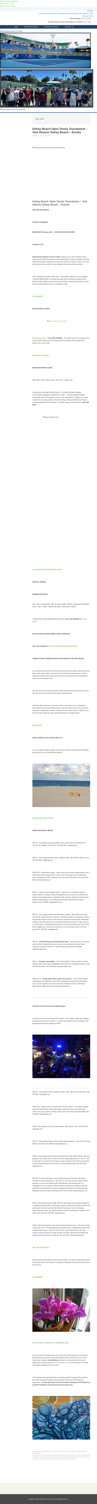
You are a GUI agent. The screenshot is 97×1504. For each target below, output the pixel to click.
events (79, 1455)
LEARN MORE (37, 296)
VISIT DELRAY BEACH (40, 1247)
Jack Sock (35, 1457)
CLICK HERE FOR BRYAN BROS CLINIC (47, 569)
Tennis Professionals (79, 1451)
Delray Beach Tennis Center (12, 13)
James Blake (43, 1457)
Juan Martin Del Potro (55, 1457)
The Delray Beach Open (59, 1459)
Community (55, 1451)
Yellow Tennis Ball (42, 355)
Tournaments (36, 1453)
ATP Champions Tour (61, 1362)
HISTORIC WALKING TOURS (42, 818)
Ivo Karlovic (86, 1455)
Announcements (46, 1451)
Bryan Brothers (61, 1455)
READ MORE (37, 725)
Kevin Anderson (68, 1457)
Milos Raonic (85, 1457)
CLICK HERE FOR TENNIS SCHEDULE (63, 646)
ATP (42, 1455)
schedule (35, 1459)
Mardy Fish (77, 1457)
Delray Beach (71, 1455)
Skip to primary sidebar (7, 6)
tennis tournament (45, 1459)
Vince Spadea (72, 1459)
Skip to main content (7, 3)
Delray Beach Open (39, 338)
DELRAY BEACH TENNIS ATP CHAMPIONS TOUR (50, 1343)
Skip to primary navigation (8, 1)
